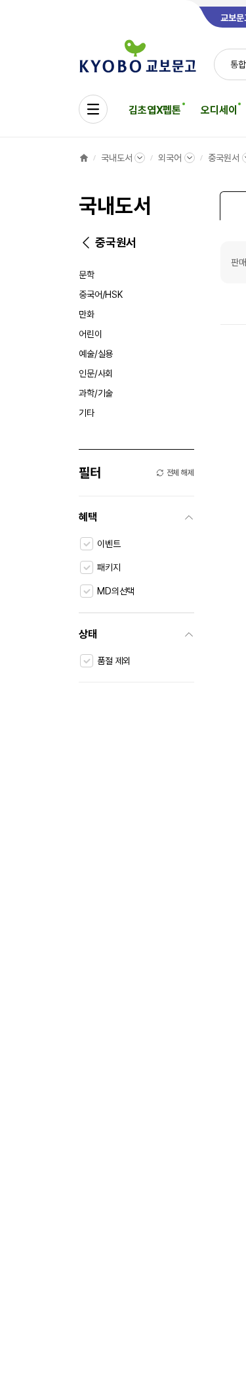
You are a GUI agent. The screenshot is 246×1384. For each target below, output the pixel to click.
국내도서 (116, 158)
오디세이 (219, 110)
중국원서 (223, 158)
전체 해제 (180, 472)
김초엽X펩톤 (155, 110)
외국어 (170, 158)
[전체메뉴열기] (93, 109)
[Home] (84, 158)
